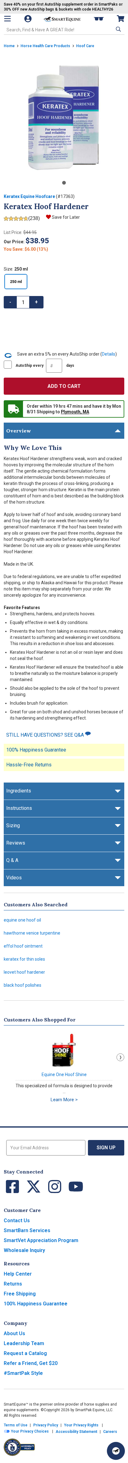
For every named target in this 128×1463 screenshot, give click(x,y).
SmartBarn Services (27, 1230)
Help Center (18, 1274)
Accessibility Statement (76, 1431)
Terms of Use (15, 1425)
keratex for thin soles (24, 959)
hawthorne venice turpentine (32, 933)
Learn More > (64, 1099)
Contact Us (17, 1220)
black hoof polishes (22, 985)
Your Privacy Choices (29, 1431)
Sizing (13, 825)
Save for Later (66, 217)
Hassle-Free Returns (29, 765)
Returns (13, 1284)
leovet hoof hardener (24, 972)
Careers (110, 1431)
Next (120, 1057)
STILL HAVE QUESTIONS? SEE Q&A (45, 735)
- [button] (10, 302)
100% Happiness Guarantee (36, 750)
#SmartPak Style (23, 1373)
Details (108, 354)
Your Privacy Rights (81, 1425)
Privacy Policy (45, 1425)
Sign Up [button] (106, 1148)
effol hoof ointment (23, 946)
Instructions (19, 808)
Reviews (15, 843)
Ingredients (18, 791)
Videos (14, 878)
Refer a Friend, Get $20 (30, 1363)
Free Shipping (20, 1294)
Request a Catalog (25, 1353)
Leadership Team (24, 1343)
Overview (18, 431)
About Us (14, 1333)
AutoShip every (45, 365)
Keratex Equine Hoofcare (29, 196)
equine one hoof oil (22, 920)
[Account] (28, 19)
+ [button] (36, 302)
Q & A (12, 860)
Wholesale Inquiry (24, 1250)
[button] (118, 29)
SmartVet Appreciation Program (41, 1240)
